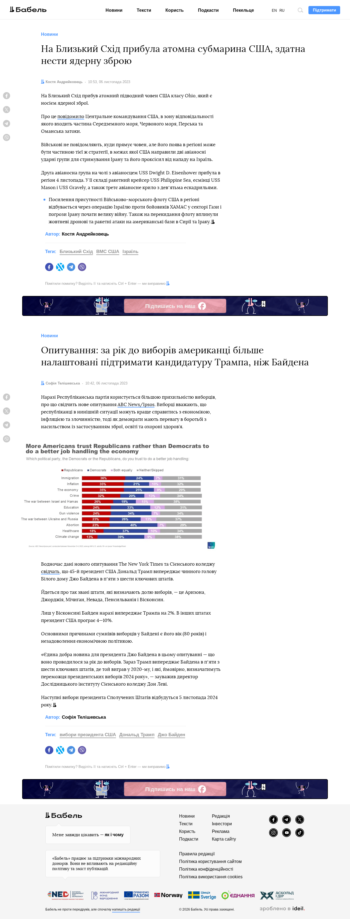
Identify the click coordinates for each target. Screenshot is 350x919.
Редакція (221, 816)
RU (281, 10)
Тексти (144, 10)
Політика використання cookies (211, 876)
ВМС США (107, 251)
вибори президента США (88, 734)
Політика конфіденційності (206, 869)
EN (274, 10)
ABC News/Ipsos (136, 404)
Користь (174, 10)
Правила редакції (197, 854)
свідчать (50, 571)
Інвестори (222, 823)
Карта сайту (224, 839)
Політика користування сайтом (210, 861)
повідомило (70, 116)
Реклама (220, 831)
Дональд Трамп (136, 734)
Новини (114, 10)
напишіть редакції (126, 909)
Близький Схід (76, 251)
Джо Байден (171, 734)
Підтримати (324, 10)
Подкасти (208, 10)
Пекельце (243, 10)
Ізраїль (130, 251)
